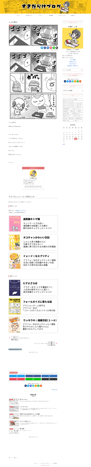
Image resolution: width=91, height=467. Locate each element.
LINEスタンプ (72, 61)
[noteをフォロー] (33, 187)
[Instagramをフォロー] (31, 187)
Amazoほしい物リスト (72, 65)
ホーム (36, 463)
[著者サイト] (26, 187)
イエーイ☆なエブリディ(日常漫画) (15, 349)
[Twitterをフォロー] (28, 187)
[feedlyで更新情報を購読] (38, 187)
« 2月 (63, 144)
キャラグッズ (72, 63)
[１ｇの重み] (48, 48)
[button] (82, 70)
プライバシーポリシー (45, 463)
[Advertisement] (33, 362)
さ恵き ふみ (34, 178)
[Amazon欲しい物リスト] (35, 187)
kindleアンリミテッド (20, 210)
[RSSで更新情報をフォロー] (40, 187)
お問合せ (55, 463)
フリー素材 (73, 59)
